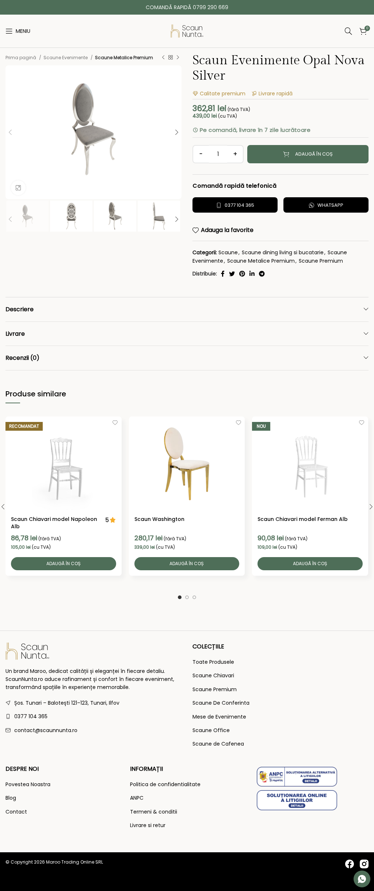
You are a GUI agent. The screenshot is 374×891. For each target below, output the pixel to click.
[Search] (279, 31)
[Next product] (178, 57)
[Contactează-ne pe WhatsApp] (362, 879)
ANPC (137, 798)
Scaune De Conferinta (220, 703)
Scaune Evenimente (66, 57)
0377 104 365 (239, 205)
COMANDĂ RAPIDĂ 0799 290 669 (187, 7)
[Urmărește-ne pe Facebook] (349, 864)
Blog (10, 798)
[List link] (93, 716)
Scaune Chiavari (213, 675)
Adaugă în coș (314, 154)
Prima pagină (21, 57)
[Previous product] (163, 57)
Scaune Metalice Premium (124, 57)
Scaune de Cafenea (218, 743)
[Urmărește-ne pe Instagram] (364, 864)
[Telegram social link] (262, 274)
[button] (63, 563)
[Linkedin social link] (252, 274)
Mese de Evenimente (219, 716)
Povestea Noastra (27, 784)
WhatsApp (330, 205)
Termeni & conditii (153, 811)
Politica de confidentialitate (165, 784)
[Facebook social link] (223, 274)
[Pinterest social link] (242, 274)
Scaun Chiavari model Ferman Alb (302, 519)
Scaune (228, 252)
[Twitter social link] (232, 274)
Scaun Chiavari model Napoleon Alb (54, 522)
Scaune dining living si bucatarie (283, 252)
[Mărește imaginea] (18, 187)
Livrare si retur (147, 825)
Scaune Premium (321, 260)
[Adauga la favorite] (115, 422)
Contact (16, 811)
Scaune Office (211, 730)
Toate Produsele (213, 662)
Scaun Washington (159, 519)
